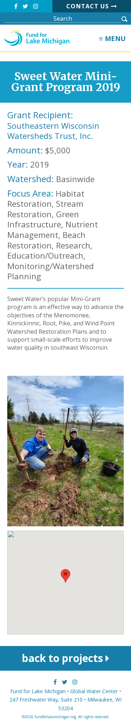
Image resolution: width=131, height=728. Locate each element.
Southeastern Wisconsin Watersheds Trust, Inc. (53, 130)
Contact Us (88, 6)
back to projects (64, 658)
